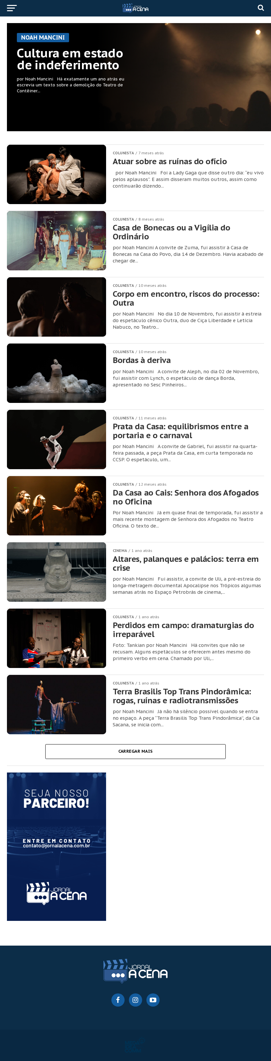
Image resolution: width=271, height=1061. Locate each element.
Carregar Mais (135, 751)
